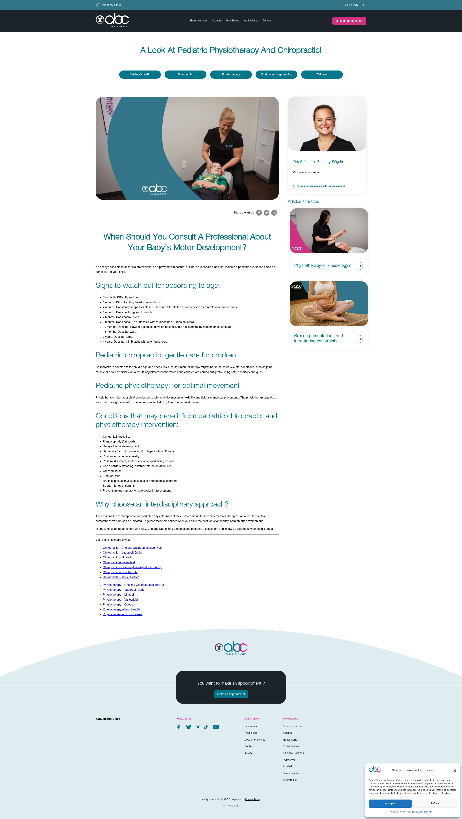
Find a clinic (251, 726)
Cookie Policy (398, 812)
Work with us (251, 21)
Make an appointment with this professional (322, 186)
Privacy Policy (252, 800)
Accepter (390, 803)
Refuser (435, 803)
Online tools (351, 5)
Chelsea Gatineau (293, 753)
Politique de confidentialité (420, 812)
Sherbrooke (290, 780)
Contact (267, 21)
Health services (199, 21)
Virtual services (292, 726)
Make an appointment (349, 20)
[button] (455, 770)
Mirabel (287, 767)
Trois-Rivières (291, 746)
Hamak (235, 806)
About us (217, 21)
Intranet (249, 753)
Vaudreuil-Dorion (292, 773)
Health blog (232, 21)
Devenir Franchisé (255, 740)
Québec (287, 733)
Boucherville (290, 740)
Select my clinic (111, 5)
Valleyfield (289, 760)
